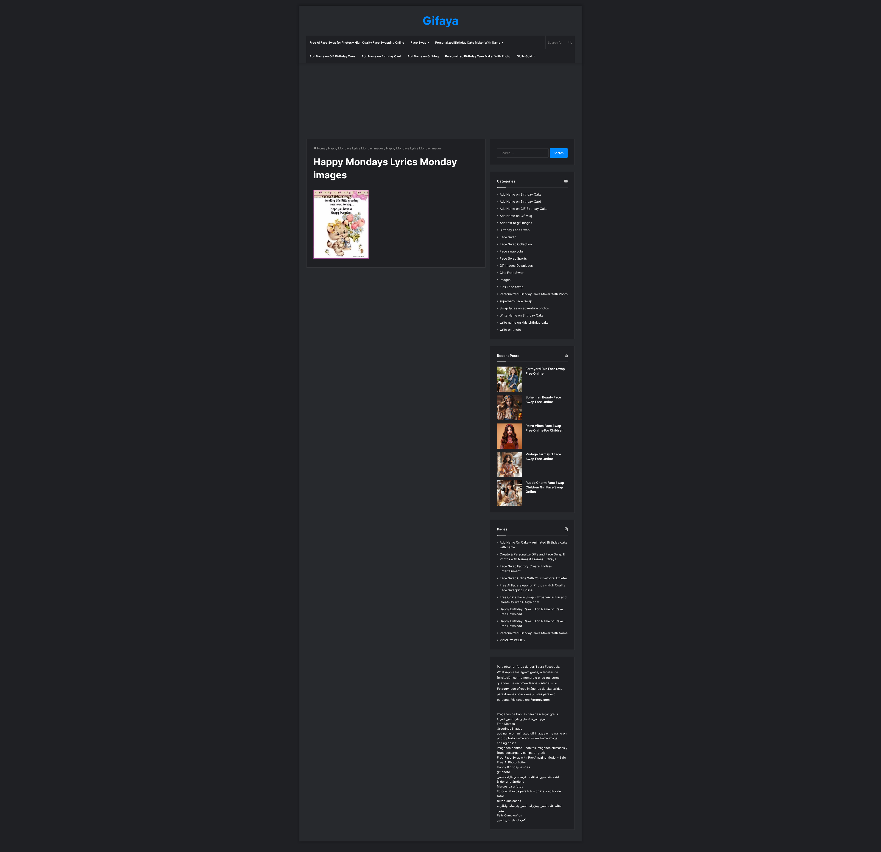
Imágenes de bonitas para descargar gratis (527, 714)
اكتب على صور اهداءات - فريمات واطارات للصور (528, 777)
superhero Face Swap (516, 301)
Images (505, 280)
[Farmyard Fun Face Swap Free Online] (509, 379)
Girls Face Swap (512, 273)
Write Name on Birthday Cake (522, 315)
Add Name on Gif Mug (423, 56)
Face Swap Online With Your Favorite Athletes (534, 578)
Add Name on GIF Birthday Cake (332, 56)
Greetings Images (509, 728)
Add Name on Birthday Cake (520, 194)
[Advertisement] (440, 100)
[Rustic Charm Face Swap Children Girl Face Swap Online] (509, 493)
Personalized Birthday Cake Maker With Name (467, 42)
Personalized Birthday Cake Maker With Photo (477, 56)
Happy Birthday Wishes (513, 767)
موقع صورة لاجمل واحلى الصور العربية (521, 719)
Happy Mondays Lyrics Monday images (356, 148)
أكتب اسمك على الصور (511, 820)
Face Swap (418, 42)
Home (321, 148)
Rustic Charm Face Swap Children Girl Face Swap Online (545, 487)
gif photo (503, 772)
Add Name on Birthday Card (381, 56)
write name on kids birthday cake (524, 322)
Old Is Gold (524, 56)
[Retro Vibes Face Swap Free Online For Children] (509, 436)
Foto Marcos (506, 724)
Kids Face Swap (511, 287)
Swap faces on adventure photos (524, 308)
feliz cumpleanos (509, 801)
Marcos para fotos (510, 786)
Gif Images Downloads (516, 265)
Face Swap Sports (513, 258)
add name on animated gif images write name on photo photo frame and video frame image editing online (532, 738)
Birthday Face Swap (515, 230)
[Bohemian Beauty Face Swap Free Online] (509, 407)
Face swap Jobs (512, 251)
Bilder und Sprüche (510, 781)
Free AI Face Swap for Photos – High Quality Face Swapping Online (356, 42)
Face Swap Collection (516, 244)
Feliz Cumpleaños (509, 815)
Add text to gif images (516, 223)
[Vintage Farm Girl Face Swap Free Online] (509, 464)
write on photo (510, 329)
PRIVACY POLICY (512, 640)
